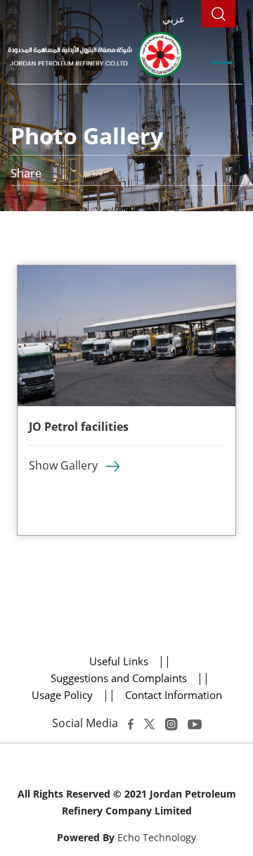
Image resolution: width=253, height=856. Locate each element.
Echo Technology (156, 837)
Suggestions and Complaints (120, 678)
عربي (173, 18)
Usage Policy (62, 695)
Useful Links (118, 661)
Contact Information (173, 695)
